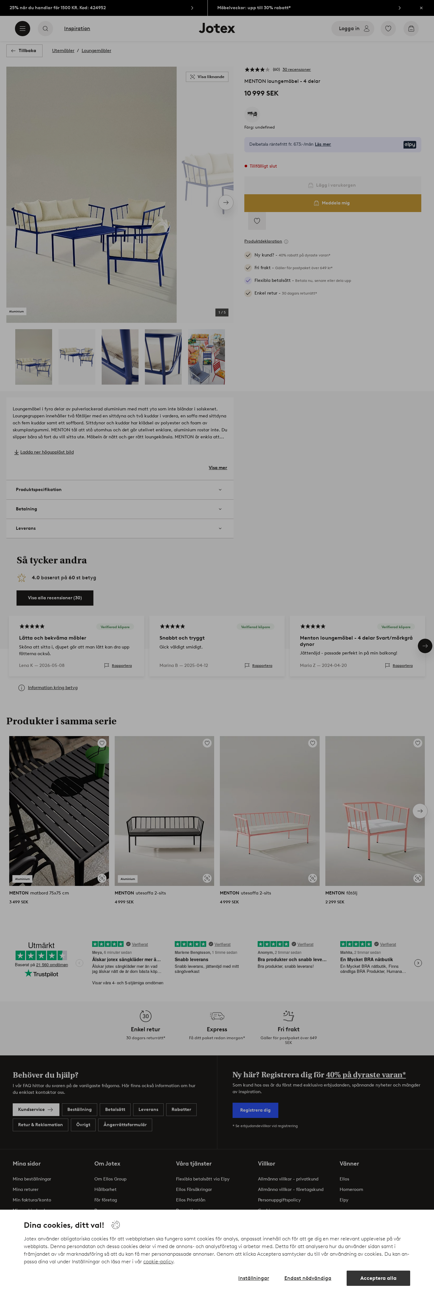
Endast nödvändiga (307, 1278)
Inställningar (253, 1278)
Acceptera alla (378, 1278)
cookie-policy (158, 1262)
